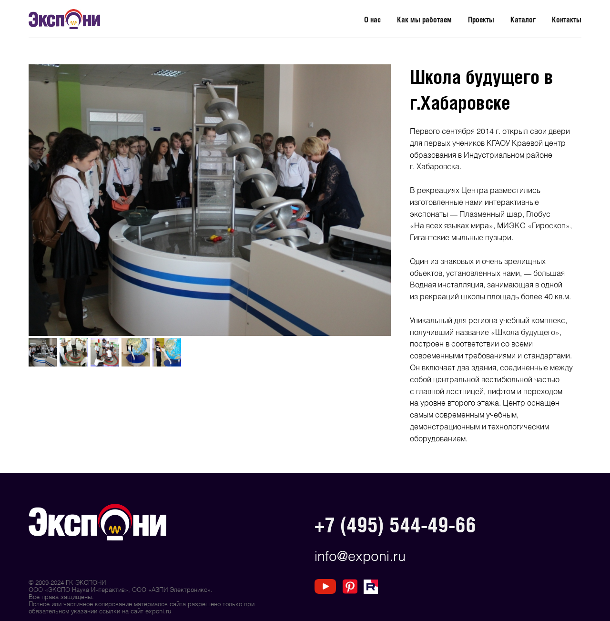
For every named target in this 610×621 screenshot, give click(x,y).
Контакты (566, 19)
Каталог (523, 19)
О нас (372, 19)
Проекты (481, 19)
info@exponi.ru (360, 555)
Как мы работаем (424, 19)
